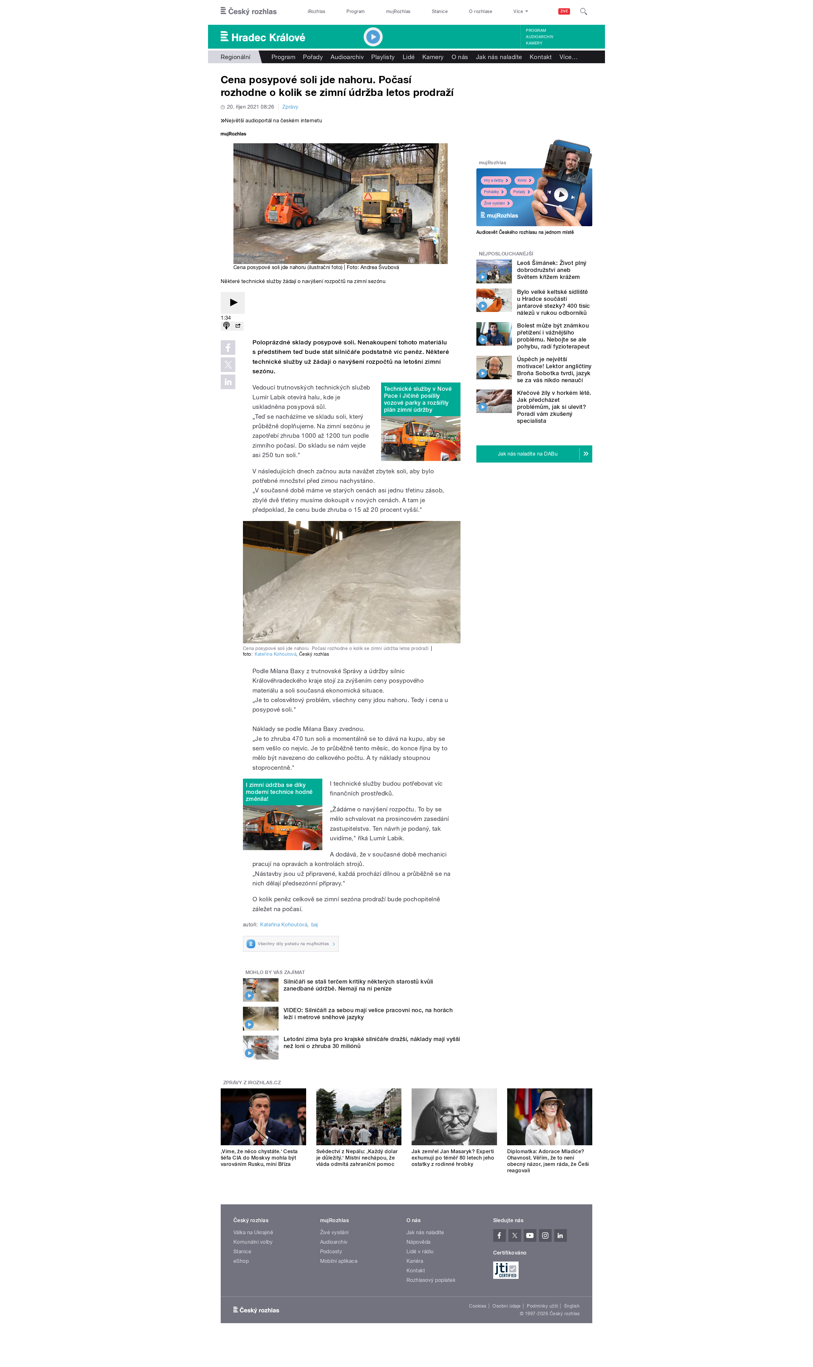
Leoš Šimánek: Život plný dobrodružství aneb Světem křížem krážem (552, 270)
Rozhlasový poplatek (430, 1280)
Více (569, 56)
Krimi (522, 180)
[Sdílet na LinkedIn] (228, 382)
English (572, 1306)
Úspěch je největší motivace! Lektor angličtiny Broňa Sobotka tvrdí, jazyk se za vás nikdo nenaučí (554, 369)
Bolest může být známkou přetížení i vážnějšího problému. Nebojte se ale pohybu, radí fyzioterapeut (553, 336)
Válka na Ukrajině (253, 1232)
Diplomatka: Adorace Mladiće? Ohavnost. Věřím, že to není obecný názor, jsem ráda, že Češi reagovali (548, 1161)
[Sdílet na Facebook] (228, 347)
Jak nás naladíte (499, 56)
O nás (460, 56)
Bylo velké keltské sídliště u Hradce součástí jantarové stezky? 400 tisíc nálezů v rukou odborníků (553, 302)
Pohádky (491, 192)
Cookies (477, 1306)
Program (355, 11)
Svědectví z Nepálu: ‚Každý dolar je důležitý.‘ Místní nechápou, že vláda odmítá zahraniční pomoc (357, 1157)
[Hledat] (583, 11)
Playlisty (383, 56)
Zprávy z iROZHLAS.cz (252, 1083)
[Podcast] (226, 326)
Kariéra (414, 1261)
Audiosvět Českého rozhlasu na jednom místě (525, 232)
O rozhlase (480, 11)
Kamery (534, 43)
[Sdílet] (238, 326)
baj (314, 925)
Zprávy (290, 107)
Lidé (409, 56)
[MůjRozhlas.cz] (233, 135)
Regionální (236, 56)
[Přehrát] (233, 303)
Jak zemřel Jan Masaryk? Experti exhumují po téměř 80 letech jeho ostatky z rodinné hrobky (453, 1157)
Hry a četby (493, 180)
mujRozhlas (398, 11)
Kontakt (541, 56)
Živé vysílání (494, 203)
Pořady (313, 56)
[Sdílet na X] (228, 364)
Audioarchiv (539, 37)
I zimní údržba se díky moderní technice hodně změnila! (279, 792)
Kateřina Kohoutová (275, 654)
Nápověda (418, 1242)
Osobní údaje (507, 1306)
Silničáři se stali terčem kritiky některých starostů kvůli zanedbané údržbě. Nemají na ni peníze (358, 985)
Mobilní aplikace (339, 1261)
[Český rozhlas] (249, 11)
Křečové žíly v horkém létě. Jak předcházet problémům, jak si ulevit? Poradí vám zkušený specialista (554, 406)
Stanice (440, 11)
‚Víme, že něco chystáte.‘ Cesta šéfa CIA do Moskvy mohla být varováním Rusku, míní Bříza (259, 1157)
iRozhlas (317, 11)
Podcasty (331, 1252)
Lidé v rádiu (420, 1252)
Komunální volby (252, 1242)
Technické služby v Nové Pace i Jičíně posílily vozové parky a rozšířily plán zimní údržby (418, 399)
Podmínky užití (542, 1306)
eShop (241, 1261)
